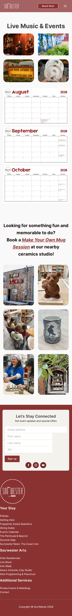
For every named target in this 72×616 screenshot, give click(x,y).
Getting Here (7, 519)
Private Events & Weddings (15, 588)
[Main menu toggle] (65, 6)
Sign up (12, 458)
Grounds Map (8, 539)
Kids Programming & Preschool (17, 574)
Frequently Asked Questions (16, 523)
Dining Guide (7, 527)
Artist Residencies (10, 558)
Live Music (6, 562)
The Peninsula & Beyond (13, 535)
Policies (4, 515)
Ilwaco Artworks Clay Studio (16, 570)
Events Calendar (9, 531)
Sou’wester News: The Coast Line (19, 543)
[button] (48, 6)
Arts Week (6, 566)
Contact (4, 592)
